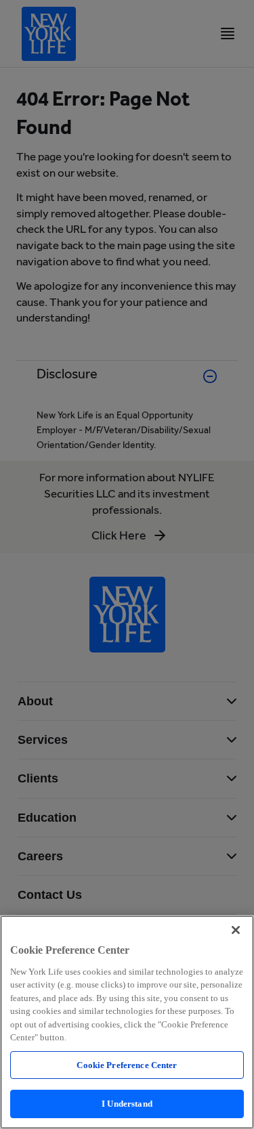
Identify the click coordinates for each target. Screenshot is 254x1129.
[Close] (236, 930)
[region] (127, 1022)
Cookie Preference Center (127, 1065)
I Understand (127, 1104)
